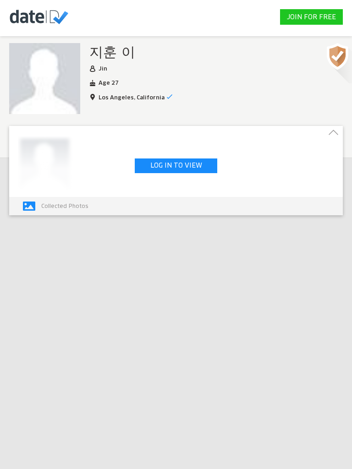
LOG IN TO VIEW (176, 166)
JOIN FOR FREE (311, 17)
